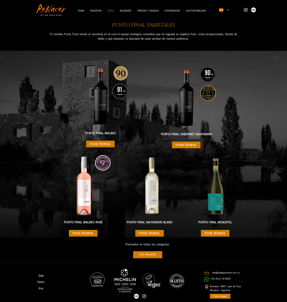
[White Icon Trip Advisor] (253, 9)
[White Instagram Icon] (245, 9)
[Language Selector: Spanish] (224, 10)
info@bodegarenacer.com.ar (226, 272)
